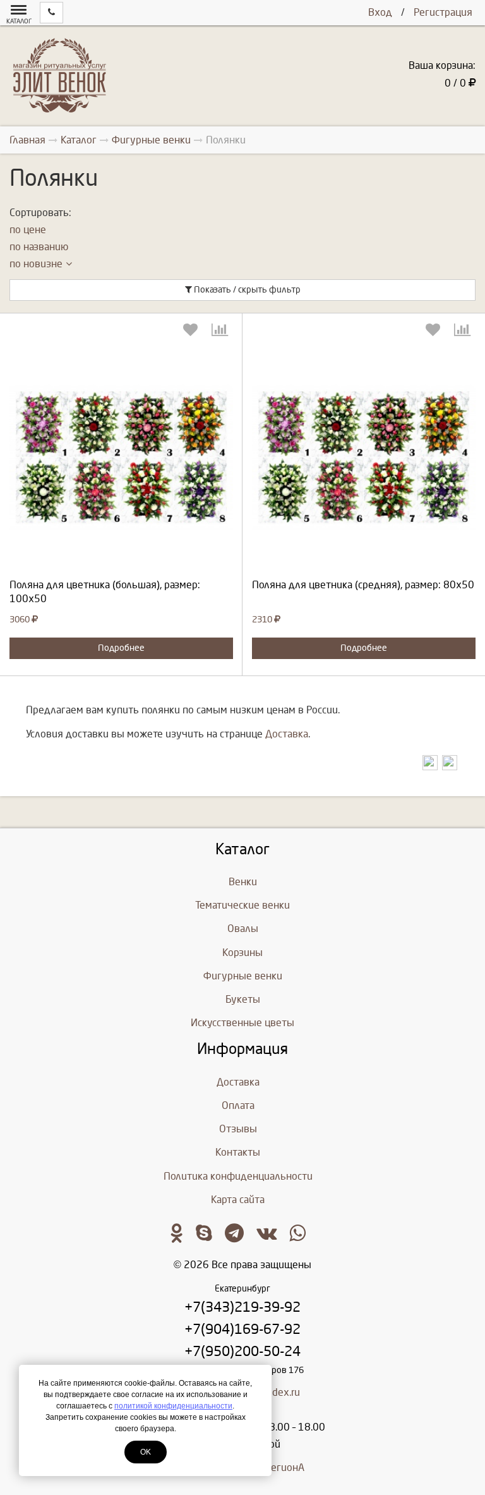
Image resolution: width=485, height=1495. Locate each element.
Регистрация (443, 12)
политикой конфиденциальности (173, 1405)
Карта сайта (238, 1199)
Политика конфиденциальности (238, 1176)
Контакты (237, 1152)
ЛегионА (284, 1467)
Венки (243, 881)
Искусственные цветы (242, 1022)
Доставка (286, 734)
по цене (27, 229)
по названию (38, 246)
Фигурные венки (242, 976)
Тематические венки (242, 905)
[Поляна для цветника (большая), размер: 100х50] (121, 457)
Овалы (242, 928)
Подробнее (121, 648)
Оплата (238, 1105)
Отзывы (238, 1128)
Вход (380, 12)
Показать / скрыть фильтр (246, 289)
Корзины (242, 952)
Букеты (242, 999)
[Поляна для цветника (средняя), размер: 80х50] (364, 457)
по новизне (36, 263)
